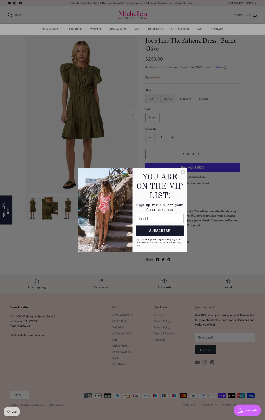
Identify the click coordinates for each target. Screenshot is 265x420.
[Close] (183, 172)
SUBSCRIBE (159, 231)
